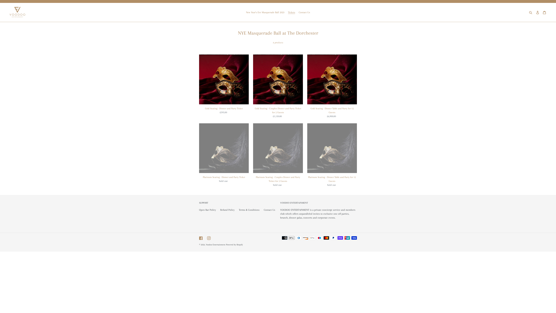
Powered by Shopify (234, 244)
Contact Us (269, 209)
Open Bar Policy (207, 209)
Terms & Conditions (249, 209)
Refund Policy (227, 209)
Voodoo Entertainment (215, 244)
